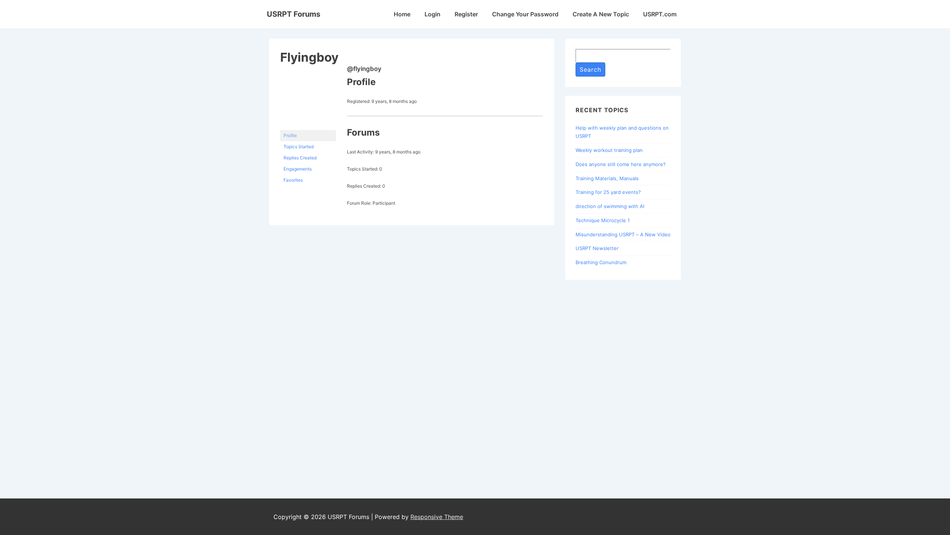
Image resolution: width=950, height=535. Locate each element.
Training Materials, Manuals (607, 178)
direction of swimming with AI (610, 206)
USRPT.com (660, 14)
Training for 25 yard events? (608, 192)
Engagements (298, 169)
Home (402, 14)
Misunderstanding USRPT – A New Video (623, 234)
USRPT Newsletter (597, 248)
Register (466, 14)
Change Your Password (525, 14)
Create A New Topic (601, 14)
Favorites (293, 180)
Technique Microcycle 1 (603, 220)
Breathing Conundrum (601, 262)
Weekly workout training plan (609, 150)
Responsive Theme (436, 517)
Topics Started (299, 146)
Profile (290, 135)
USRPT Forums (293, 14)
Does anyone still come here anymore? (621, 164)
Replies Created (300, 157)
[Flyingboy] (308, 126)
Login (432, 14)
